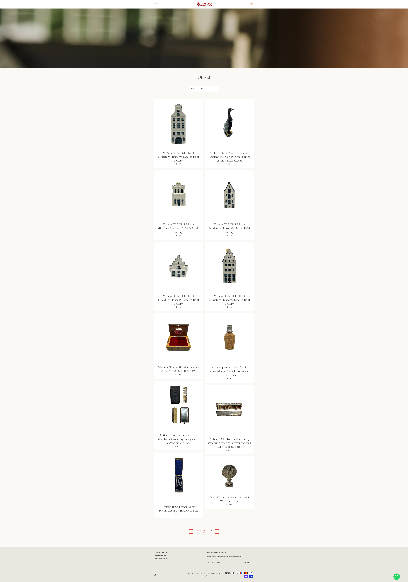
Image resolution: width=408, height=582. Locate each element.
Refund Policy (160, 556)
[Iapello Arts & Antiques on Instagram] (155, 574)
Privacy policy (161, 552)
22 (204, 533)
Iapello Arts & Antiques (207, 573)
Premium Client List (217, 553)
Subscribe (246, 562)
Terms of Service (162, 559)
